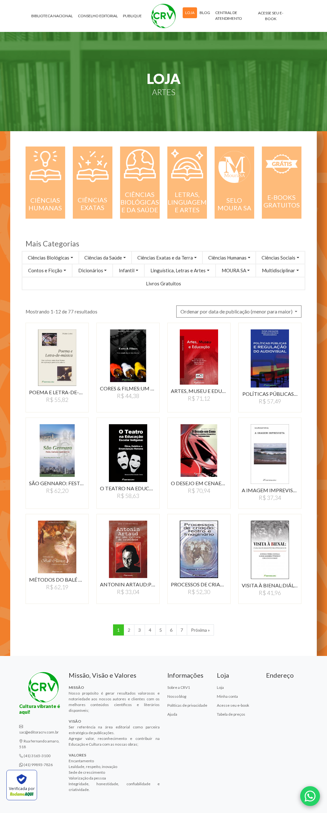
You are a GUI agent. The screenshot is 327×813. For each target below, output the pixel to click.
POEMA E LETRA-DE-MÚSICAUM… (57, 392)
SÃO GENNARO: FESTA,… (57, 483)
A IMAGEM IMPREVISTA (270, 490)
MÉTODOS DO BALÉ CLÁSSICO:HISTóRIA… (57, 579)
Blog (205, 12)
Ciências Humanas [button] (227, 257)
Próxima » (200, 630)
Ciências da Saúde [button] (103, 257)
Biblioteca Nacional (52, 15)
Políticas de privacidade (187, 705)
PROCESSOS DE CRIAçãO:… (199, 584)
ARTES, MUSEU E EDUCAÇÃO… (199, 391)
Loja (189, 12)
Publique (132, 15)
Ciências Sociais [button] (278, 257)
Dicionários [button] (90, 270)
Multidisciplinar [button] (278, 270)
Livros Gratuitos (163, 283)
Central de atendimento (228, 15)
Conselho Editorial (98, 15)
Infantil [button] (126, 270)
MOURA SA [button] (234, 270)
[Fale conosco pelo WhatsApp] (310, 796)
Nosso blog (176, 696)
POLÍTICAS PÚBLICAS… (270, 394)
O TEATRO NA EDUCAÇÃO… (128, 488)
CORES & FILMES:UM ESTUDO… (128, 388)
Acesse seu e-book (270, 16)
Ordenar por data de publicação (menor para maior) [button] (236, 311)
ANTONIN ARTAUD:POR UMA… (128, 584)
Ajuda (172, 714)
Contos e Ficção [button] (45, 270)
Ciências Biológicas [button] (48, 257)
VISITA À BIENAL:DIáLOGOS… (270, 585)
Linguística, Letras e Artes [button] (178, 270)
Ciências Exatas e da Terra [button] (165, 257)
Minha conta (227, 696)
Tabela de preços (231, 714)
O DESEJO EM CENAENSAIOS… (199, 483)
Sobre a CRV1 (178, 687)
